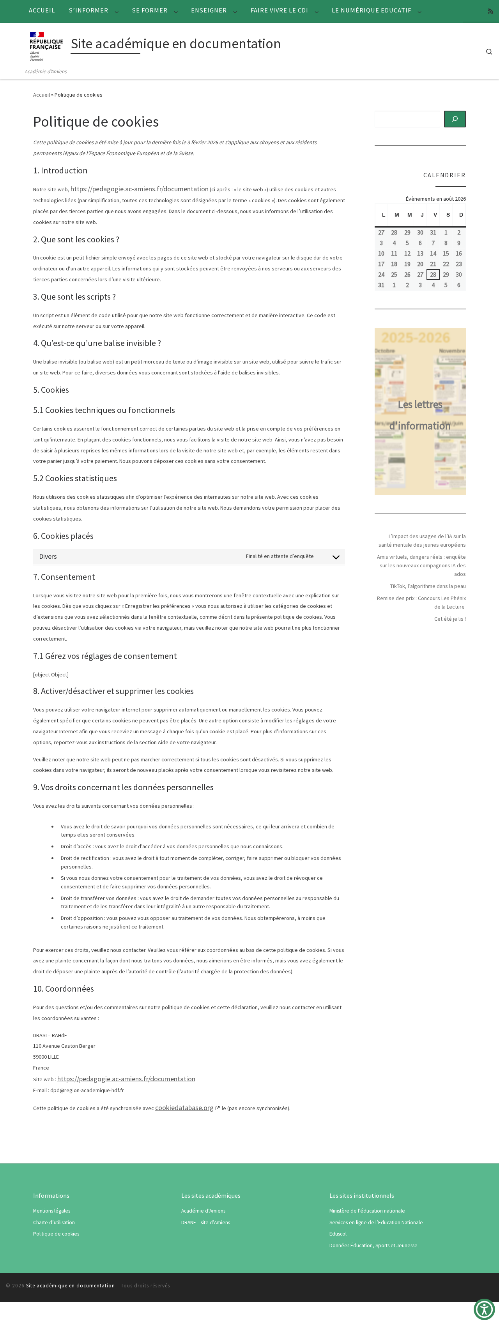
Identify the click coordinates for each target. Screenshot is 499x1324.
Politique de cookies (56, 1233)
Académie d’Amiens (203, 1210)
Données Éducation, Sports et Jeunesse (373, 1245)
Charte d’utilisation (54, 1222)
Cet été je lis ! (450, 618)
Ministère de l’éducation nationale (367, 1210)
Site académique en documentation (70, 1285)
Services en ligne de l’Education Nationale (376, 1222)
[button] (484, 1309)
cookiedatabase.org (184, 1107)
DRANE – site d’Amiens (205, 1222)
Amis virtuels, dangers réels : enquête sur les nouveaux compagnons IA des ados (421, 565)
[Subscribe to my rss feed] (490, 11)
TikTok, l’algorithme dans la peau (428, 586)
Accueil (41, 94)
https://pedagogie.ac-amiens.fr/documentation (140, 188)
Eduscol (338, 1233)
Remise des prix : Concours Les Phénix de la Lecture (421, 602)
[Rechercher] (455, 119)
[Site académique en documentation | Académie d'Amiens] (46, 45)
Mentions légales (51, 1210)
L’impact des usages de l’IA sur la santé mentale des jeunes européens (422, 540)
